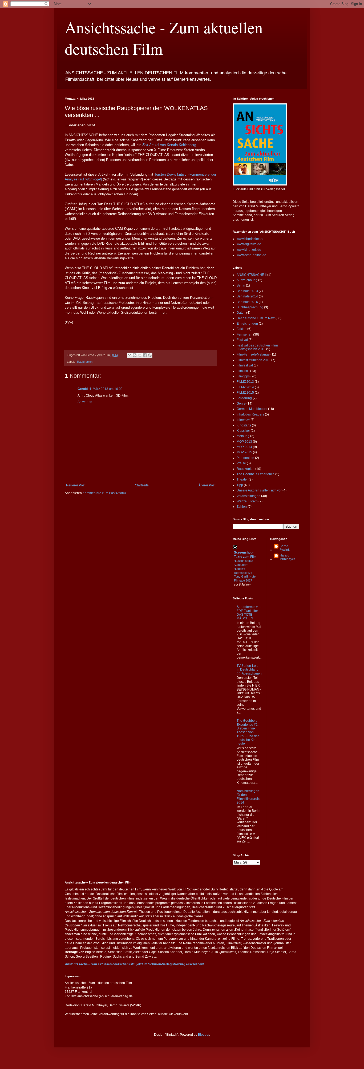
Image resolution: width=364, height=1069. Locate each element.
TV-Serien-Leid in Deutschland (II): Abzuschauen (249, 669)
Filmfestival (245, 365)
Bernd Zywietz (285, 548)
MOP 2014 (244, 447)
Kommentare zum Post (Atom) (104, 493)
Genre (241, 403)
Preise (241, 463)
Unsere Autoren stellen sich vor (259, 490)
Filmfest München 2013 (253, 360)
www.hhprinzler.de (250, 239)
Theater (242, 479)
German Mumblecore (252, 409)
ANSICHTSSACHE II (251, 275)
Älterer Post (207, 485)
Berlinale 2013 (247, 291)
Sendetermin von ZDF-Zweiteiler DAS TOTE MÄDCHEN (249, 612)
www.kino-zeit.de (249, 250)
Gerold (83, 389)
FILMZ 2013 (245, 382)
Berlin (241, 285)
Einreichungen (247, 323)
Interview (243, 420)
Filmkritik (243, 371)
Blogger (203, 1034)
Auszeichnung (247, 280)
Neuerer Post (75, 485)
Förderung (244, 398)
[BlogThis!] (134, 355)
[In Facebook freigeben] (144, 355)
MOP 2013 (244, 441)
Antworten (85, 402)
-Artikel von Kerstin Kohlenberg (169, 145)
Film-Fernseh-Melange (253, 354)
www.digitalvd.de (249, 244)
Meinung (243, 436)
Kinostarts (244, 425)
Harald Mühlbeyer (287, 557)
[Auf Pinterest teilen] (149, 355)
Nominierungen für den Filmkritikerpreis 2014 (248, 796)
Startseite (142, 485)
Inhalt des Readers (250, 414)
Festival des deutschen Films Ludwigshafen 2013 (257, 347)
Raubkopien (84, 361)
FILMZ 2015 (245, 392)
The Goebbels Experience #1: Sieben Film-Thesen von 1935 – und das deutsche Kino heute (248, 732)
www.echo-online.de (251, 255)
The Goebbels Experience (255, 474)
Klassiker (243, 431)
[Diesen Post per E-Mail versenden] (129, 355)
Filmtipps (243, 376)
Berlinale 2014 (247, 296)
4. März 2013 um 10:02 (106, 389)
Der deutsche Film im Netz (256, 318)
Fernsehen (244, 334)
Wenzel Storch (247, 501)
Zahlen (242, 507)
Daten (241, 312)
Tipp (240, 485)
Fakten (241, 329)
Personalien (245, 458)
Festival (242, 340)
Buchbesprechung (250, 307)
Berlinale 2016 (247, 302)
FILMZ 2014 (245, 387)
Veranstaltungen (248, 496)
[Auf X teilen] (139, 355)
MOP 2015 (244, 452)
